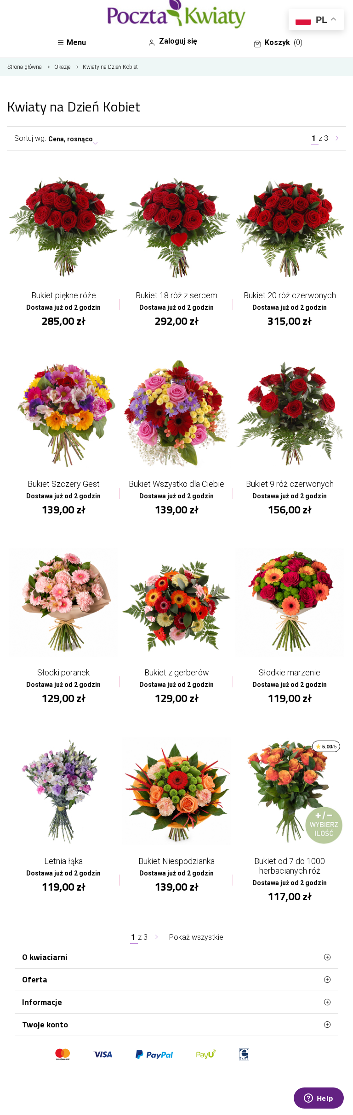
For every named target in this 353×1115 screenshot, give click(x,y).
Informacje (42, 1002)
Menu (76, 42)
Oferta (34, 979)
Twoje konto (45, 1024)
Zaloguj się (178, 41)
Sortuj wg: (30, 138)
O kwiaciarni (45, 957)
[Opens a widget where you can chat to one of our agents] (318, 1098)
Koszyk (283, 42)
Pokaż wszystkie (196, 937)
